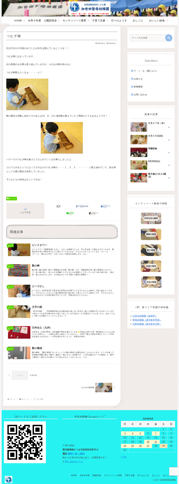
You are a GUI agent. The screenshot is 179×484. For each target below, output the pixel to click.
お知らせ (138, 79)
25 (132, 446)
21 (156, 442)
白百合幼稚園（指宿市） (145, 316)
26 (140, 446)
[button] (93, 213)
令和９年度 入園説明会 (90, 475)
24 (125, 446)
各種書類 (138, 86)
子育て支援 (130, 475)
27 (148, 446)
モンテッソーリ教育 (113, 475)
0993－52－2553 (76, 453)
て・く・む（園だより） (146, 71)
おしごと (12, 198)
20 (148, 442)
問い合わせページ (74, 461)
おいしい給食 (169, 475)
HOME (74, 475)
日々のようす (143, 475)
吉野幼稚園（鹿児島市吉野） (147, 324)
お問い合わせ (140, 94)
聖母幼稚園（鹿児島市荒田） (147, 320)
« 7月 (123, 457)
